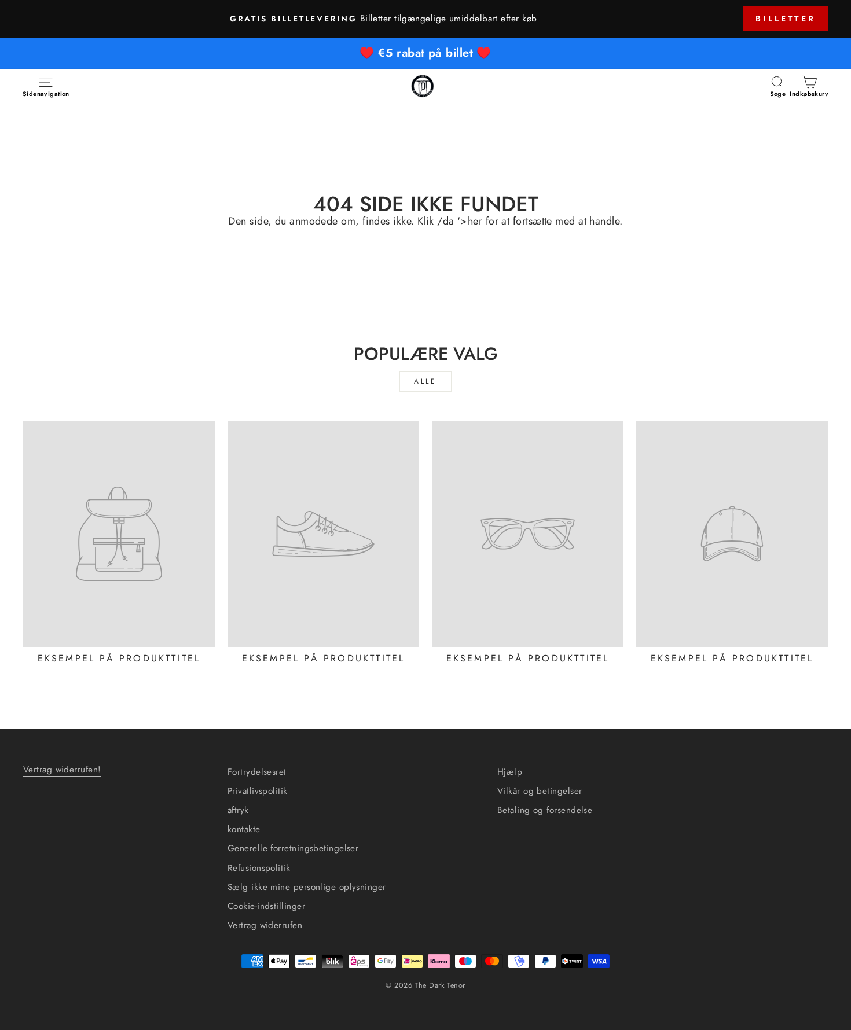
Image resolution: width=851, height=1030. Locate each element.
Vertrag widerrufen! (62, 769)
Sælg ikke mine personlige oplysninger (307, 887)
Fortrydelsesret (257, 772)
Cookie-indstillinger (266, 906)
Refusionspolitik (259, 868)
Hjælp (509, 772)
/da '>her (459, 221)
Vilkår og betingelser (539, 791)
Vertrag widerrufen (265, 925)
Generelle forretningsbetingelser (293, 848)
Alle (425, 381)
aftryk (238, 810)
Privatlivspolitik (258, 791)
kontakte (244, 829)
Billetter (785, 18)
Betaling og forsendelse (544, 810)
